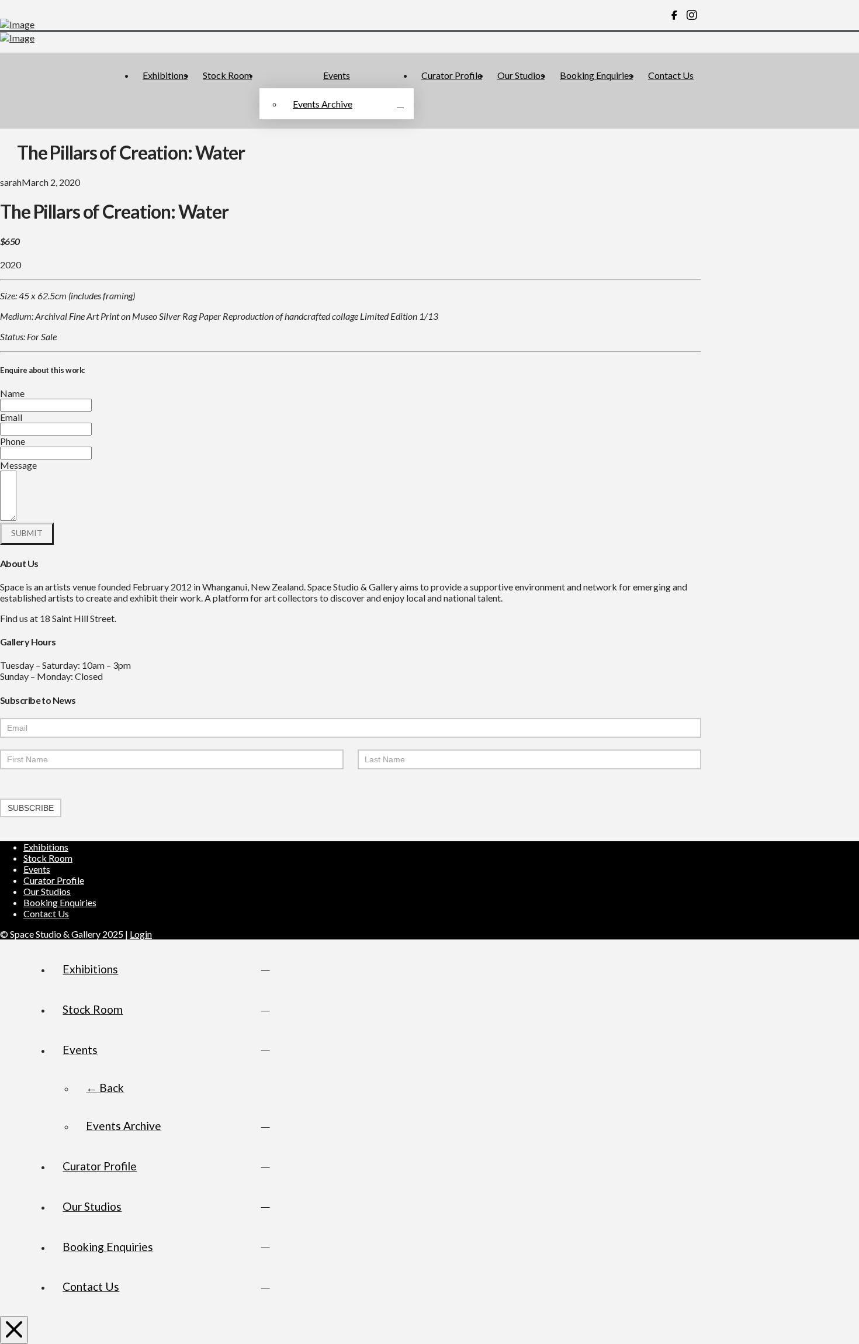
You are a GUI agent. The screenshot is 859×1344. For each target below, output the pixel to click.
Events (36, 869)
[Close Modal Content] (14, 1330)
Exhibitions (45, 846)
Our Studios (47, 891)
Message (18, 465)
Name (12, 393)
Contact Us (46, 913)
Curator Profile (53, 880)
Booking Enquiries (59, 902)
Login (141, 933)
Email (11, 417)
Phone (12, 441)
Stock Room (47, 857)
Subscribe (31, 808)
